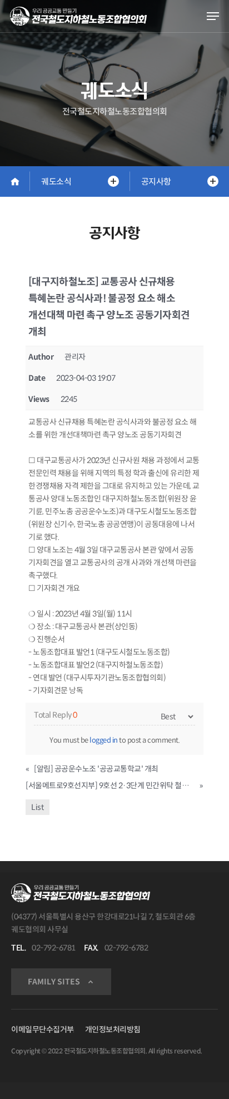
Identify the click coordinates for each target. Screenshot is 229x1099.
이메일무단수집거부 (42, 1030)
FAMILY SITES (54, 982)
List (37, 807)
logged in (103, 740)
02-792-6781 (54, 948)
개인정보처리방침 (113, 1030)
